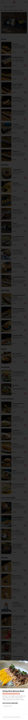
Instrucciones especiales (10, 703)
